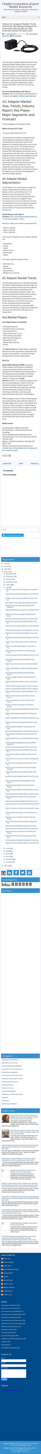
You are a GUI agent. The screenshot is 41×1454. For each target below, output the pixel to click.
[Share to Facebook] (10, 455)
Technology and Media (9, 1104)
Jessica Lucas (8, 1284)
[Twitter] (23, 875)
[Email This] (3, 455)
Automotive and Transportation (12, 1069)
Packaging (5, 1100)
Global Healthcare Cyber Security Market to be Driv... (22, 630)
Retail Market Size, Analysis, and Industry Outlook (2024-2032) (23, 1224)
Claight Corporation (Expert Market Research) (20, 5)
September (9, 582)
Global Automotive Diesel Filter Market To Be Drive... (22, 840)
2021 (5, 866)
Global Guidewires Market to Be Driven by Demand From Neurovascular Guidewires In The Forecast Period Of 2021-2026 (20, 1146)
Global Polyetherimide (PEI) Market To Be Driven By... (22, 794)
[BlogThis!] (5, 455)
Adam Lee (6, 1258)
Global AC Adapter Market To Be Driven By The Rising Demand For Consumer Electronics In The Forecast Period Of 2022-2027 (19, 27)
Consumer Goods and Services (12, 1078)
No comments (16, 36)
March (8, 856)
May (7, 851)
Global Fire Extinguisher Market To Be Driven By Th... (22, 801)
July (7, 587)
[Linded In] (10, 875)
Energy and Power (7, 1085)
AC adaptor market (14, 69)
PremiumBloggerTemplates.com (20, 1450)
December (9, 574)
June (7, 848)
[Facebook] (16, 875)
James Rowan (11, 34)
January (8, 862)
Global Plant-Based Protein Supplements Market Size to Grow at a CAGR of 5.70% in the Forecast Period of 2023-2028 (24, 1117)
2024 (5, 566)
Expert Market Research (11, 1269)
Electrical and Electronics (10, 1082)
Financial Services (7, 1088)
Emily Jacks (7, 1266)
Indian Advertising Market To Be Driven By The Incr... (22, 731)
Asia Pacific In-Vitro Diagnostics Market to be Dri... (21, 603)
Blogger (28, 1445)
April (7, 854)
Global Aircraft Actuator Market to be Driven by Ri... (22, 619)
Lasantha (33, 1448)
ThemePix (14, 1448)
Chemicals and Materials (10, 1072)
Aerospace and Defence (10, 1060)
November (9, 576)
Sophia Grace (7, 1291)
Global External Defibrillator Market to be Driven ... (21, 826)
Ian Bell (5, 1276)
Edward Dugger (8, 1262)
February (9, 859)
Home (21, 463)
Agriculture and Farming (9, 1063)
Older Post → (35, 463)
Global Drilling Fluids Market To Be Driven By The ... (21, 747)
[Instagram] (3, 875)
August (8, 585)
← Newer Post (6, 463)
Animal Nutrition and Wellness (11, 1066)
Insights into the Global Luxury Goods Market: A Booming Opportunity (22, 1171)
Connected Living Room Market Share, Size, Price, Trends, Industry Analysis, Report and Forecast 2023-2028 (24, 1132)
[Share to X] (7, 455)
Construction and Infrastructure (12, 1075)
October (8, 579)
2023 (5, 569)
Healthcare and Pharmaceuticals (12, 1094)
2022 (5, 572)
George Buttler (8, 1273)
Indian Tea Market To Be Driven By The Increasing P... (22, 828)
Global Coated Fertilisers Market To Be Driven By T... (22, 686)
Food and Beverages (8, 1091)
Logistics (5, 1097)
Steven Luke (7, 1294)
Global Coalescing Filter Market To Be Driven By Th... (22, 689)
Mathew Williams (9, 1287)
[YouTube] (30, 875)
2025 (5, 563)
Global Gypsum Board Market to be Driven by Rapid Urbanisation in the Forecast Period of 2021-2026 (18, 1159)
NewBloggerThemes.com (20, 1451)
